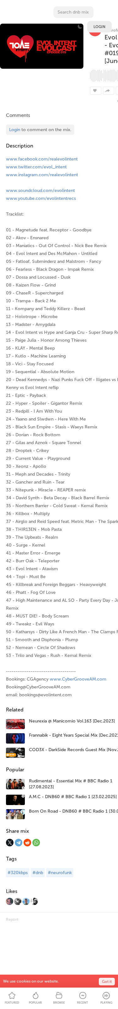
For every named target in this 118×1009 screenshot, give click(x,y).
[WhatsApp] (36, 842)
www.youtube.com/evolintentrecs (41, 198)
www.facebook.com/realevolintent (42, 159)
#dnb (37, 872)
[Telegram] (18, 842)
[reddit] (27, 842)
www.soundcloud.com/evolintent (40, 190)
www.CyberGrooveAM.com (78, 679)
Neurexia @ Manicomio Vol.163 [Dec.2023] (72, 721)
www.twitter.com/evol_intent (36, 167)
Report (12, 919)
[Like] (95, 91)
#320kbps (18, 872)
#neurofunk (60, 872)
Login (99, 27)
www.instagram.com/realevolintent (42, 174)
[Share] (108, 91)
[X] (10, 842)
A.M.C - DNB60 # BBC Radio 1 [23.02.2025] (73, 796)
